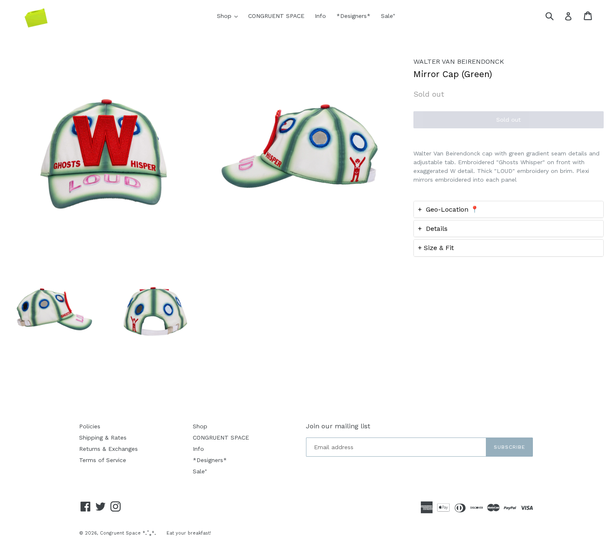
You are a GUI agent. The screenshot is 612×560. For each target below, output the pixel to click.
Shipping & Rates (103, 437)
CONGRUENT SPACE (276, 15)
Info (320, 15)
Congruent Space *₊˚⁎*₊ (128, 533)
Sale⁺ (388, 15)
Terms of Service (102, 460)
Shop (229, 15)
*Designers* (353, 15)
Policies (89, 426)
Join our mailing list (338, 426)
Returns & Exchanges (108, 448)
